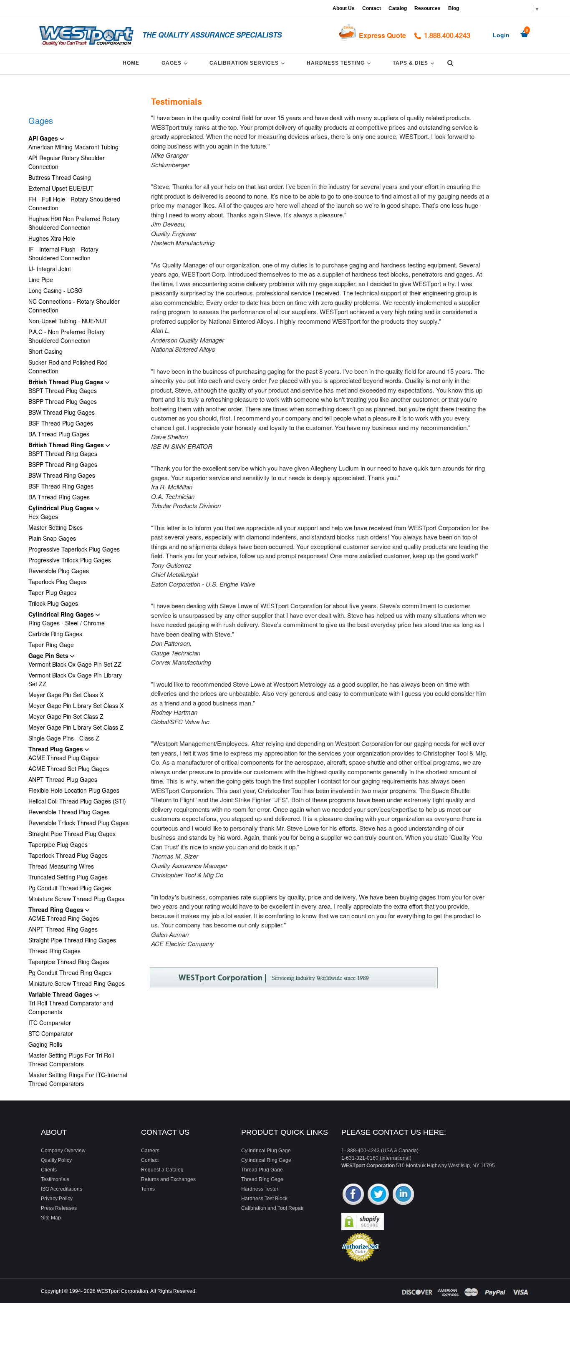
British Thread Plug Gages (66, 382)
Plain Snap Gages (52, 538)
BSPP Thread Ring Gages (62, 464)
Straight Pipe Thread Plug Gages (72, 833)
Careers (150, 1151)
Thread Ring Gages (56, 909)
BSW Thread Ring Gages (61, 475)
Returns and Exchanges (168, 1179)
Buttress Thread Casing (59, 177)
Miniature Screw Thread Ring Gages (76, 983)
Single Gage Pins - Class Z (63, 738)
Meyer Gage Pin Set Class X (65, 694)
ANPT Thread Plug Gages (62, 779)
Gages (175, 63)
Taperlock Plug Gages (57, 581)
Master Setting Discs (55, 527)
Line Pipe (40, 279)
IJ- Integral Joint (49, 268)
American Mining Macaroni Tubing (73, 147)
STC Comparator (50, 1033)
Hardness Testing (340, 63)
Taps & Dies (415, 63)
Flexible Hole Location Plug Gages (73, 790)
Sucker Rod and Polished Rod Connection (68, 366)
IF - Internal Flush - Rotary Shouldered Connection (63, 253)
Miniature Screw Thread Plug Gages (76, 898)
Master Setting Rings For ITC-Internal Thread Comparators (77, 1079)
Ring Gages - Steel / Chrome (66, 623)
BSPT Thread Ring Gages (62, 453)
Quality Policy (56, 1160)
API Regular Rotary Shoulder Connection (66, 162)
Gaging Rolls (45, 1044)
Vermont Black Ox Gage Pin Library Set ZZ (75, 679)
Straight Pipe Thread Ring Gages (72, 940)
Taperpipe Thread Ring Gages (68, 961)
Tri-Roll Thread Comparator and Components (70, 1007)
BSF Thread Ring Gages (60, 486)
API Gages (44, 138)
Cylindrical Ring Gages (62, 614)
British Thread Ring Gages (67, 445)
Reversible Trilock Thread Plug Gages (78, 823)
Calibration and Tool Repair (272, 1208)
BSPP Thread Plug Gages (62, 401)
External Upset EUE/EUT (61, 188)
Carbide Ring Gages (55, 634)
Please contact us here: (393, 1132)
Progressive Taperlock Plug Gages (74, 549)
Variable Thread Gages (61, 994)
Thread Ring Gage (262, 1179)
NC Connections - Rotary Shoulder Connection (74, 305)
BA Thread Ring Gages (59, 497)
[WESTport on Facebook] (353, 1195)
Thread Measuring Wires (61, 866)
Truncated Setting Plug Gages (68, 877)
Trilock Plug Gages (53, 603)
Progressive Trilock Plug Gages (69, 560)
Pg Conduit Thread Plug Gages (69, 888)
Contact (371, 8)
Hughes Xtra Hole (51, 238)
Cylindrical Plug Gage (266, 1151)
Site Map (51, 1218)
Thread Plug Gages (56, 749)
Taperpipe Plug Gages (58, 844)
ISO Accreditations (61, 1189)
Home (131, 63)
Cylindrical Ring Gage (266, 1160)
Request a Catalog (162, 1170)
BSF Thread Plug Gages (60, 423)
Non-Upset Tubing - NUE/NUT (68, 321)
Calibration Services (248, 63)
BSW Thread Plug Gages (61, 412)
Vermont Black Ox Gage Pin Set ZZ (74, 664)
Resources (427, 8)
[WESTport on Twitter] (378, 1195)
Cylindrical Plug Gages (61, 508)
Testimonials (55, 1179)
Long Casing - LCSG (55, 290)
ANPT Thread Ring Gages (63, 929)
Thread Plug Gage (262, 1170)
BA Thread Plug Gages (58, 434)
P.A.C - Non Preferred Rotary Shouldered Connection (66, 336)
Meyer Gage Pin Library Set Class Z (76, 727)
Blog (453, 8)
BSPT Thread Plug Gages (62, 390)
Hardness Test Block (264, 1198)
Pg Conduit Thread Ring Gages (69, 972)
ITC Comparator (49, 1022)
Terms (148, 1189)
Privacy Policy (57, 1198)
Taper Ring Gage (51, 644)
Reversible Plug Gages (58, 571)
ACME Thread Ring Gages (63, 918)
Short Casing (45, 351)
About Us (344, 8)
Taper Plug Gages (52, 592)
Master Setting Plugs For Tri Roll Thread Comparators (71, 1059)
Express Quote (382, 35)
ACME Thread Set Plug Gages (68, 768)
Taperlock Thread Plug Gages (68, 855)
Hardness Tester (259, 1189)
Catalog (397, 8)
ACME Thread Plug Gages (63, 757)
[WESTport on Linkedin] (403, 1195)
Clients (49, 1170)
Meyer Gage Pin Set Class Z (65, 716)
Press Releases (59, 1208)
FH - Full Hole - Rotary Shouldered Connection (74, 203)
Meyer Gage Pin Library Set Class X (76, 705)
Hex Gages (43, 516)
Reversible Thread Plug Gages (69, 812)
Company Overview (63, 1151)
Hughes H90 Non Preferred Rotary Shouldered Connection (74, 223)
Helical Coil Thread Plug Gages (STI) (77, 801)
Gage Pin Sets (49, 655)
